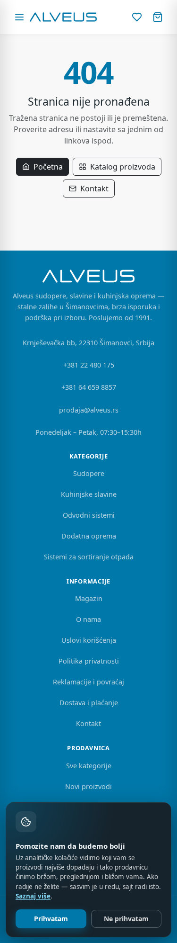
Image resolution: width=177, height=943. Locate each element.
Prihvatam (51, 918)
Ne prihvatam (126, 918)
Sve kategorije (88, 765)
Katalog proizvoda (122, 167)
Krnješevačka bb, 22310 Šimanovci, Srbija (88, 342)
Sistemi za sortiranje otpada (89, 556)
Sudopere (88, 473)
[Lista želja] (136, 17)
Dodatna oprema (88, 535)
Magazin (88, 598)
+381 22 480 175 (88, 364)
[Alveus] (63, 17)
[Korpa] (157, 17)
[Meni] (19, 17)
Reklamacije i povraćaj (88, 681)
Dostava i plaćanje (88, 702)
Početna (48, 167)
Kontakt (94, 188)
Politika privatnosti (89, 660)
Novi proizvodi (88, 786)
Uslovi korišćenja (88, 640)
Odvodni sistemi (89, 515)
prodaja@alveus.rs (88, 409)
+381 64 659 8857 (88, 387)
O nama (88, 619)
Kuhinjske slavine (89, 494)
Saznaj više (33, 896)
